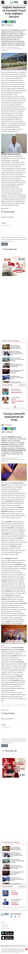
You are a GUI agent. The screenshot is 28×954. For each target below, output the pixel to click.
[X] (15, 916)
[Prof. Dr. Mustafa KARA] (5, 400)
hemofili (4, 444)
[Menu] (25, 2)
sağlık (8, 621)
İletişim (3, 923)
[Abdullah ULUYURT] (5, 893)
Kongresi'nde (20, 450)
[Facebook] (11, 916)
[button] (12, 406)
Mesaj (3, 223)
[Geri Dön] (2, 2)
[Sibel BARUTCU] (5, 391)
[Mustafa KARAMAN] (5, 902)
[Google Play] (14, 933)
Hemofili (10, 437)
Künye (2, 921)
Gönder (4, 244)
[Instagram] (19, 916)
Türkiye (4, 450)
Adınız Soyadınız (7, 217)
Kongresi (4, 485)
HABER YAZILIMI (5, 945)
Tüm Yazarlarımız (22, 384)
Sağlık (9, 705)
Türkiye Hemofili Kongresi (19, 705)
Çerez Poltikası (4, 925)
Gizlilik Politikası (4, 926)
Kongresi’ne (5, 649)
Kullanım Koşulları (5, 928)
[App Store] (14, 938)
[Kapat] (26, 949)
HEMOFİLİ (9, 558)
